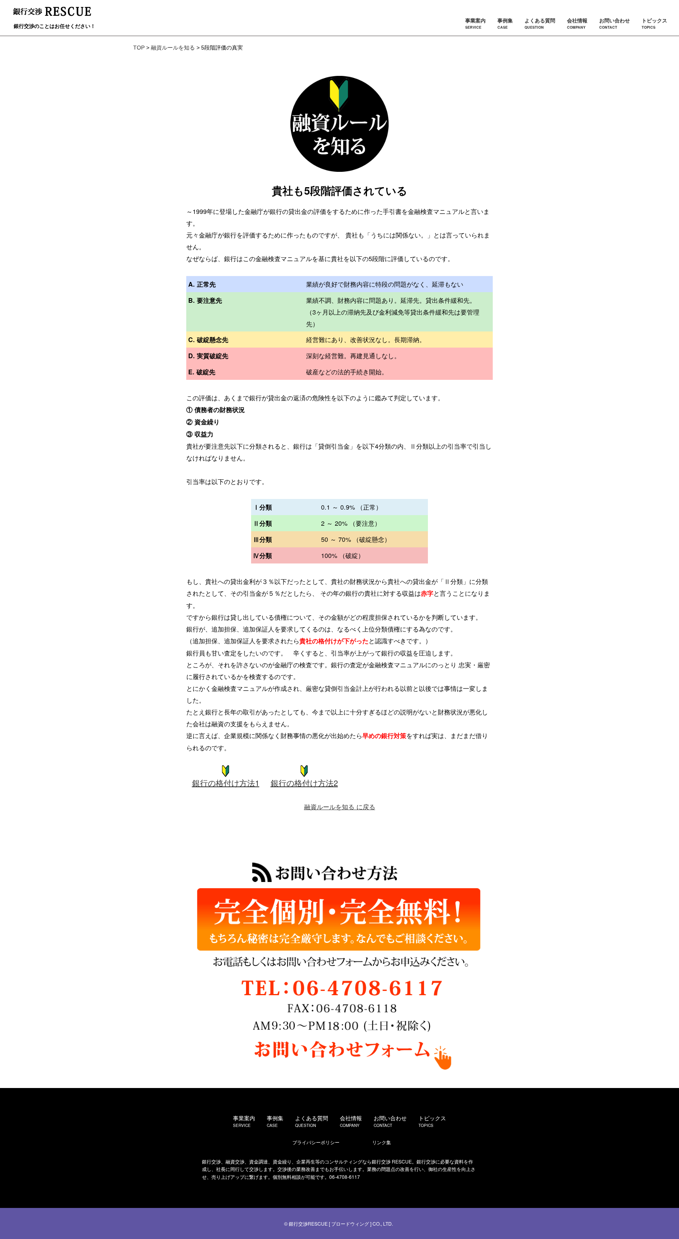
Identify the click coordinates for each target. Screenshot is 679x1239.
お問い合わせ (614, 23)
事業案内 (475, 23)
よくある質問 (540, 23)
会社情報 (577, 23)
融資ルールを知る (173, 47)
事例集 (505, 23)
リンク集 (381, 1142)
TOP (139, 47)
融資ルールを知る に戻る (339, 806)
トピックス (654, 23)
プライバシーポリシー (316, 1142)
